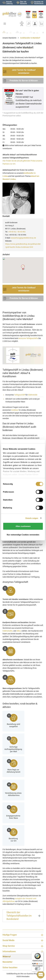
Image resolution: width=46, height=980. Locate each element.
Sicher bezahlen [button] (10, 967)
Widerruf (7, 956)
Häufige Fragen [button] (10, 935)
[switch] (37, 968)
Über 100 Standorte (23, 2)
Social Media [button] (8, 940)
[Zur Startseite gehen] (11, 14)
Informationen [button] (9, 951)
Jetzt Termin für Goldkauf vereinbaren (24, 71)
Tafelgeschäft (19, 395)
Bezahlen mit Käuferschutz (38, 2)
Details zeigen (31, 518)
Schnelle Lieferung (9, 2)
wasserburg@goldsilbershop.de (23, 238)
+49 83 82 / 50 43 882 (17, 232)
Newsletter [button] (8, 962)
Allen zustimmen (23, 526)
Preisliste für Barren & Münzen (24, 80)
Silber (18, 631)
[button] (23, 267)
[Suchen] (28, 23)
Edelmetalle (32, 395)
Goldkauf (15, 410)
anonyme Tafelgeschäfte (28, 338)
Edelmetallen (8, 631)
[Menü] (41, 953)
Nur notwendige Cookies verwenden (23, 534)
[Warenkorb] (41, 23)
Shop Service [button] (9, 946)
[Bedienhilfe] (21, 23)
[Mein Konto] (35, 23)
